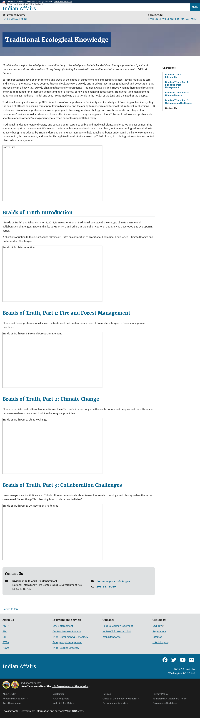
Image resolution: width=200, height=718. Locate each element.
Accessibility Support (14, 698)
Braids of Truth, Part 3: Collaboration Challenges (178, 101)
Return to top (10, 609)
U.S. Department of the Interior (70, 686)
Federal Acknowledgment (117, 625)
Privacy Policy (160, 694)
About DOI (8, 694)
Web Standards (111, 637)
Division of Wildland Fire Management (173, 19)
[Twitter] (174, 661)
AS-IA (5, 625)
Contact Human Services (66, 631)
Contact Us (171, 108)
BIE (4, 637)
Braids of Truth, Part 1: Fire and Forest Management (177, 85)
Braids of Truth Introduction (173, 75)
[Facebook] (165, 661)
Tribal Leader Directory (65, 647)
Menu (195, 7)
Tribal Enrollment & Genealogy (70, 637)
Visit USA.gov (74, 711)
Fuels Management (14, 19)
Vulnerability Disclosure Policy (169, 698)
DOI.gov (157, 625)
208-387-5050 (106, 586)
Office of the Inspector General (119, 698)
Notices (106, 694)
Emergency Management (67, 642)
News (5, 647)
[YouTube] (182, 661)
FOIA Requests (60, 698)
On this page (169, 68)
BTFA (5, 642)
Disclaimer (58, 694)
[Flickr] (191, 661)
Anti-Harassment (12, 703)
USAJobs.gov (160, 642)
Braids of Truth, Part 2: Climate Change (177, 94)
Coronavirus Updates (164, 703)
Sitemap (157, 637)
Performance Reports (114, 703)
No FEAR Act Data (62, 703)
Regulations (159, 631)
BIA (4, 631)
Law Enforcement (62, 625)
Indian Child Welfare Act (116, 631)
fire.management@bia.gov (113, 581)
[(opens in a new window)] (6, 685)
